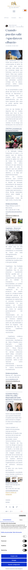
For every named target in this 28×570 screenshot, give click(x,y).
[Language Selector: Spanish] (25, 10)
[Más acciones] (21, 26)
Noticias (8, 502)
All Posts (6, 17)
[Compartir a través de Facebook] (6, 507)
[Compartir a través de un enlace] (17, 507)
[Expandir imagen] (8, 221)
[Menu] (14, 11)
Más (20, 17)
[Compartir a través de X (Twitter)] (9, 507)
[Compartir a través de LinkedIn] (13, 507)
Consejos (13, 17)
